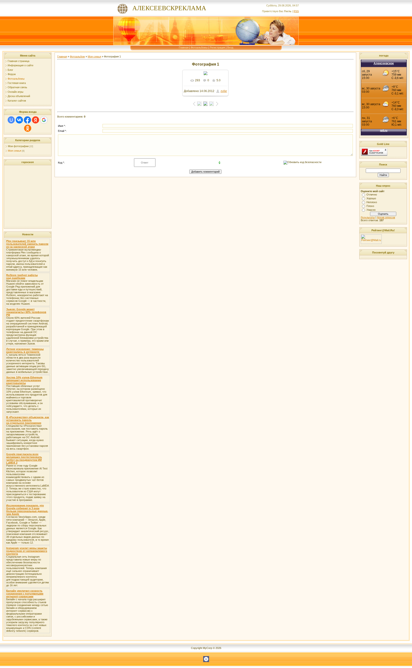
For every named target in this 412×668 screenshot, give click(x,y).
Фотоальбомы (199, 47)
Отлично (371, 194)
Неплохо (371, 202)
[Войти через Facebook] (27, 119)
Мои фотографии (18, 146)
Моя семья (14, 150)
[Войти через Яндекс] (35, 119)
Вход (230, 47)
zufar (224, 91)
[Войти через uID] (11, 119)
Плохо (370, 206)
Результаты (368, 217)
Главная (184, 47)
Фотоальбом (77, 56)
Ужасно (371, 209)
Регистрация (217, 47)
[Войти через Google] (44, 120)
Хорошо (371, 198)
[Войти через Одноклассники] (27, 128)
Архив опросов (386, 217)
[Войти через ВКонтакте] (19, 119)
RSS (296, 11)
